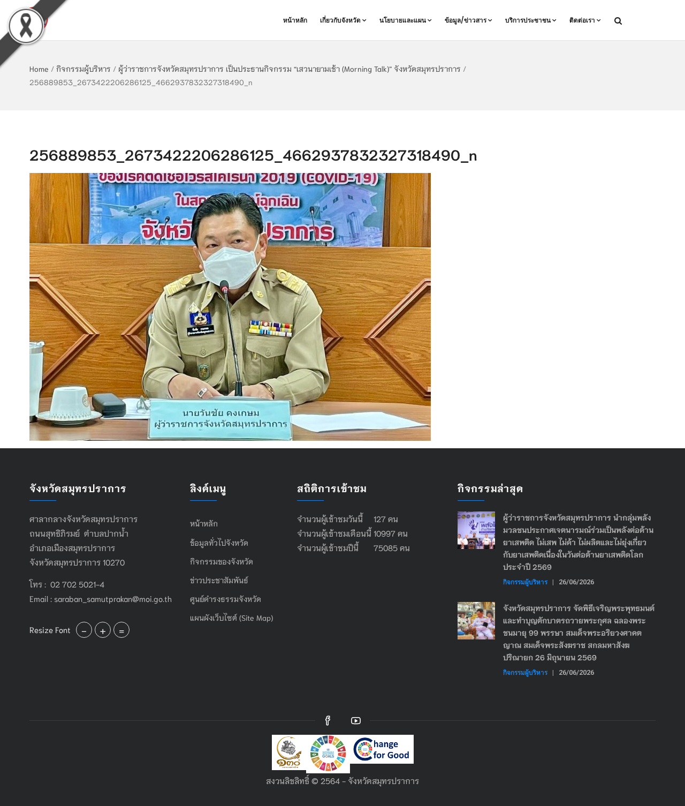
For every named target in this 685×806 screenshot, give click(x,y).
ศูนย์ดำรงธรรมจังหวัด (225, 599)
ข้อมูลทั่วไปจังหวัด (219, 542)
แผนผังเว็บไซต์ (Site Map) (231, 617)
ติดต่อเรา (582, 20)
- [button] (84, 630)
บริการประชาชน (528, 20)
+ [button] (102, 630)
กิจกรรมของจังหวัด (221, 561)
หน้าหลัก (295, 20)
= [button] (121, 630)
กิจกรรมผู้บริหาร (83, 68)
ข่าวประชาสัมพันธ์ (219, 580)
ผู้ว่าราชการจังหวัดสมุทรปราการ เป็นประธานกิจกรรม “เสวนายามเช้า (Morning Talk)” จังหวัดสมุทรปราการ (289, 68)
